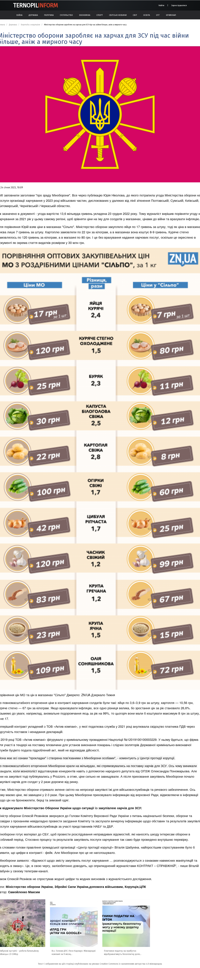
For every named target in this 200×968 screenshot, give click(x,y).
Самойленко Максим (24, 892)
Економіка (84, 15)
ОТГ (158, 15)
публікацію (94, 195)
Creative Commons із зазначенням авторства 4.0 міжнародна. (131, 964)
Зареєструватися (179, 5)
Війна (19, 15)
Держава (33, 15)
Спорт (99, 15)
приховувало (102, 794)
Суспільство (66, 15)
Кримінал (171, 15)
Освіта (146, 15)
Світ (135, 15)
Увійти (161, 5)
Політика (49, 15)
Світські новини (118, 15)
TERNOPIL (35, 5)
